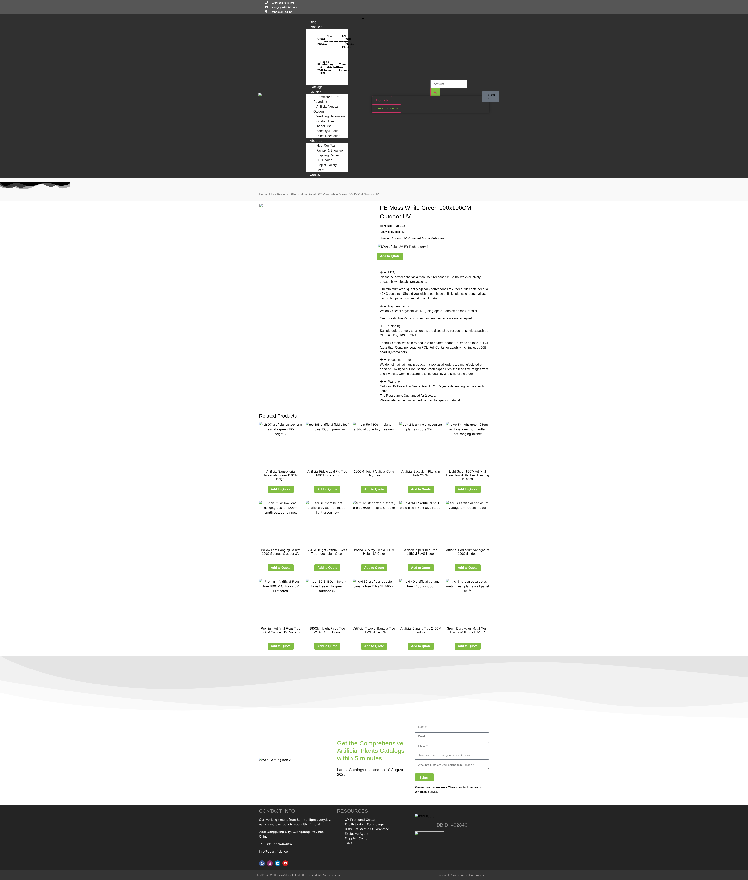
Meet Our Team (326, 145)
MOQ (391, 272)
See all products (386, 108)
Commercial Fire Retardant (326, 99)
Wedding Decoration (330, 116)
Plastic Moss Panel (303, 194)
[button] (363, 17)
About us (316, 140)
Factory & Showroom (330, 150)
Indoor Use (324, 126)
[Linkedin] (277, 863)
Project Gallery (326, 165)
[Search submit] (435, 92)
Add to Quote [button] (280, 489)
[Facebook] (262, 863)
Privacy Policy (458, 874)
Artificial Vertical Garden (326, 109)
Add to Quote (390, 256)
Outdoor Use (325, 121)
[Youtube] (285, 863)
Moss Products (279, 194)
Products (316, 27)
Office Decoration (328, 135)
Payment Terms (399, 306)
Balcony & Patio (327, 131)
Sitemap (442, 874)
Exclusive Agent (356, 834)
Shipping (394, 326)
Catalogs (316, 87)
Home (263, 194)
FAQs (320, 170)
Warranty (394, 381)
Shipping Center (327, 155)
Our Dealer (324, 160)
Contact (315, 174)
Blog (313, 22)
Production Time (399, 359)
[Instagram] (270, 863)
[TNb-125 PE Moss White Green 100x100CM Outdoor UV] (315, 206)
